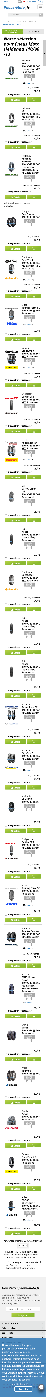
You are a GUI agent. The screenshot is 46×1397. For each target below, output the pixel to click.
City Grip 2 (27, 753)
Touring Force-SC (31, 307)
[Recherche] (41, 15)
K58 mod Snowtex (26, 160)
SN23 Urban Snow (28, 978)
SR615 (25, 1027)
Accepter (23, 1389)
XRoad (25, 531)
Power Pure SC (29, 707)
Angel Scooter (29, 442)
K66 (24, 63)
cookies (22, 1345)
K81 (24, 111)
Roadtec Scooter (30, 931)
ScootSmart (28, 350)
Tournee (26, 1070)
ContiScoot (27, 574)
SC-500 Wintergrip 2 (28, 1201)
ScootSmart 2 (29, 1157)
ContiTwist (27, 260)
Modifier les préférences (23, 1384)
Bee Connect (28, 214)
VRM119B (27, 799)
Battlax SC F (28, 396)
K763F (25, 1113)
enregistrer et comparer (19, 94)
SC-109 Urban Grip (29, 490)
